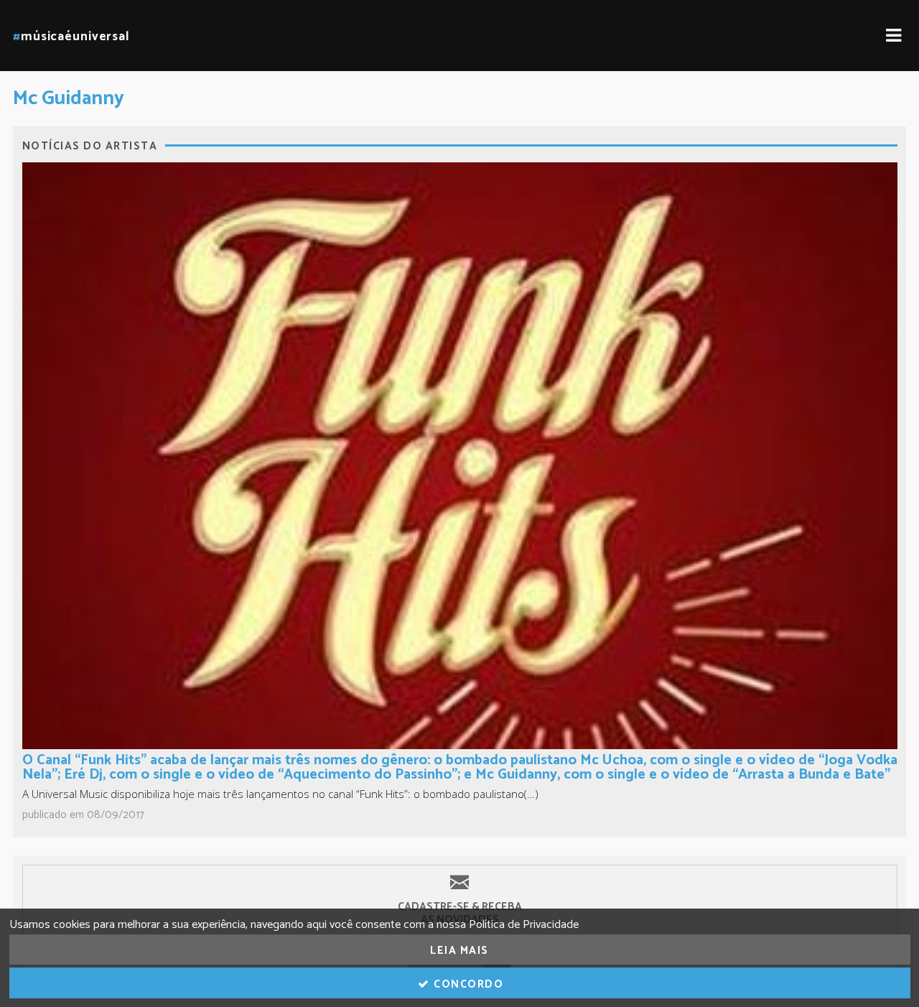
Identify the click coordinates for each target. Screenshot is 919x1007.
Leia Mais (459, 951)
